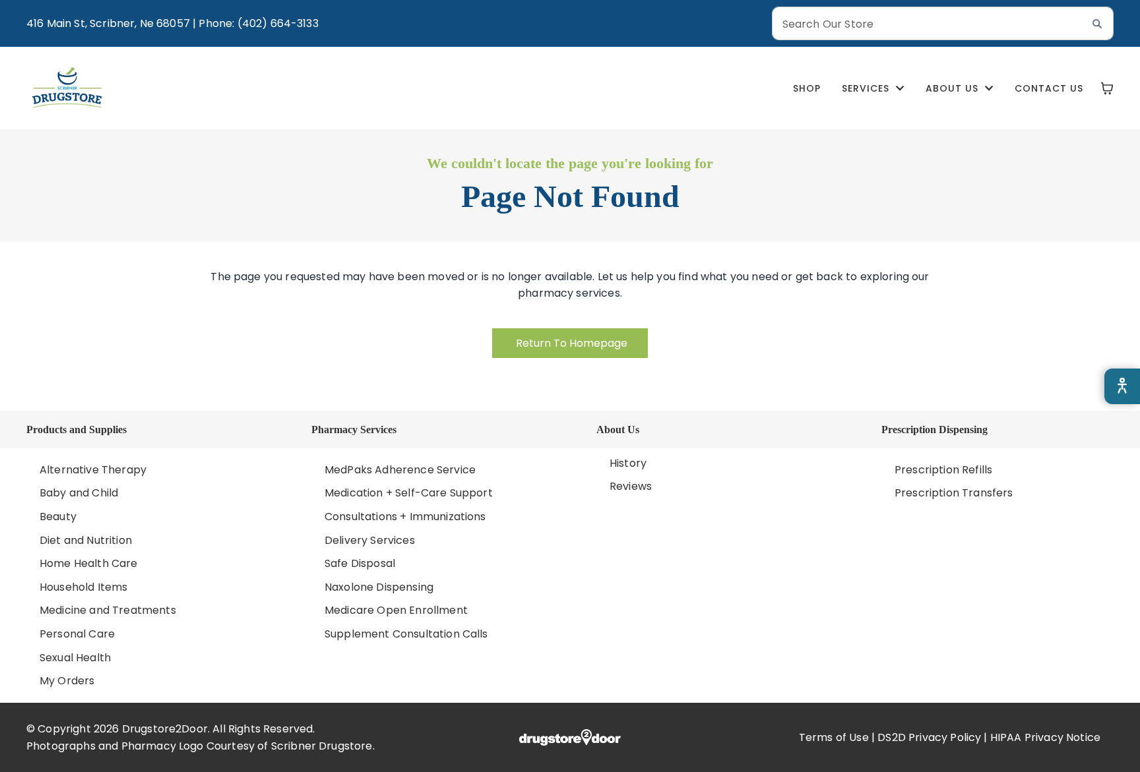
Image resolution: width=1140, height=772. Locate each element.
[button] (873, 88)
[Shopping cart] (1107, 88)
